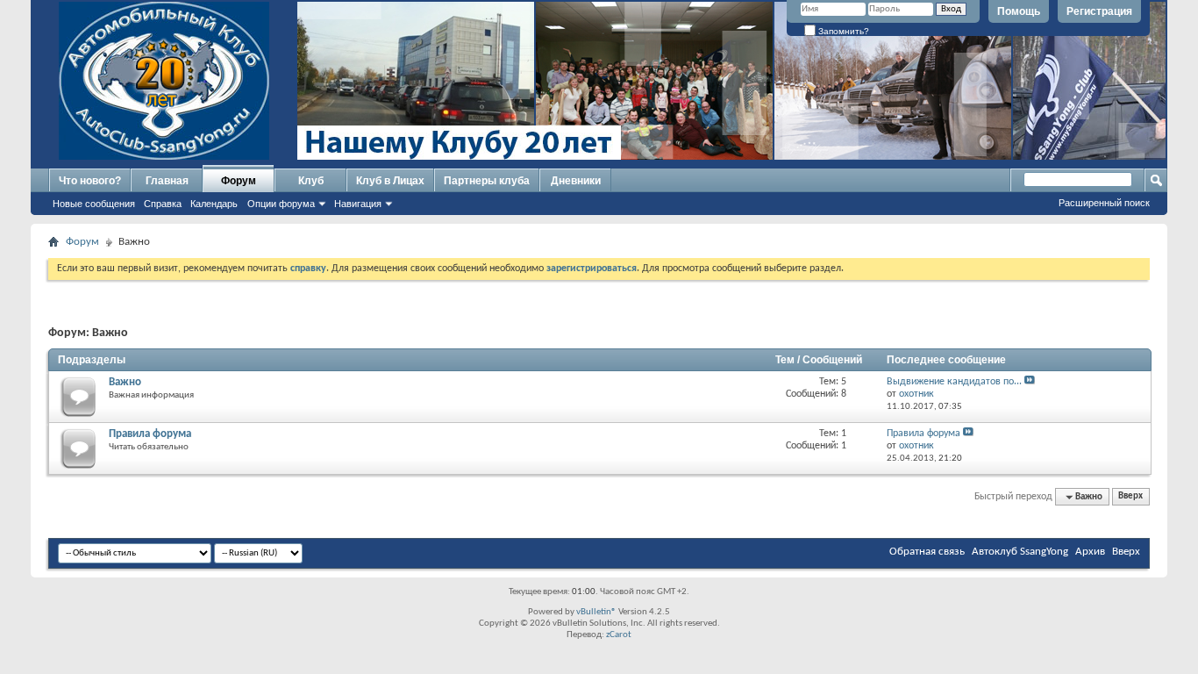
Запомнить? (842, 31)
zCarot (618, 635)
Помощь (1018, 11)
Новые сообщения (94, 203)
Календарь (214, 203)
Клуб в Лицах (390, 181)
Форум (238, 181)
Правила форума (150, 434)
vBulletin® (596, 612)
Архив (1090, 551)
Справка (163, 203)
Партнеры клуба (487, 181)
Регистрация (1099, 11)
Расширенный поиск (1104, 202)
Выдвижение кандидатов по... (954, 381)
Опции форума (281, 203)
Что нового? (90, 181)
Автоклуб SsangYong (1020, 551)
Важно (125, 382)
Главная (167, 181)
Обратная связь (927, 551)
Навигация (358, 203)
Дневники (576, 181)
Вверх (1130, 497)
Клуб (311, 181)
